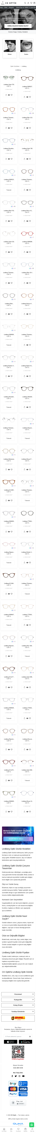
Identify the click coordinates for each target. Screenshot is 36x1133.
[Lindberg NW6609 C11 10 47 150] (9, 793)
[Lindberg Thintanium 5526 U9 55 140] (9, 420)
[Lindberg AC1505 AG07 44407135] (9, 482)
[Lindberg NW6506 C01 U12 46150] (9, 326)
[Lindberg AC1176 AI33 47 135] (9, 762)
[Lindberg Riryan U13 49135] (27, 793)
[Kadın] (26, 46)
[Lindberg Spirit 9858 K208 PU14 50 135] (27, 669)
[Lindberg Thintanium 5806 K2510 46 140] (9, 109)
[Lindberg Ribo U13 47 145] (27, 109)
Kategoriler (18, 1000)
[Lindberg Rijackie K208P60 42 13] (9, 637)
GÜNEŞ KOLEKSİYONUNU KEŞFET (18, 26)
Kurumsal (18, 994)
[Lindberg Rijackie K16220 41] (9, 731)
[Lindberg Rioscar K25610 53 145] (27, 731)
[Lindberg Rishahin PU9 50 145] (9, 388)
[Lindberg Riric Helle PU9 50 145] (27, 637)
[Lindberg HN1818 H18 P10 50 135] (27, 388)
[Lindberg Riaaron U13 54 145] (27, 420)
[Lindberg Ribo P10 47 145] (9, 202)
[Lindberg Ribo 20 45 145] (27, 264)
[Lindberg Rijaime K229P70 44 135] (9, 544)
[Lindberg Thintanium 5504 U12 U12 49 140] (27, 575)
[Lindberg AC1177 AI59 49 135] (9, 669)
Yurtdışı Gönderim (18, 1011)
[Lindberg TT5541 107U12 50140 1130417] (27, 606)
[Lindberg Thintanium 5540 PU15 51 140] (27, 326)
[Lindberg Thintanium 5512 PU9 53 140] (27, 482)
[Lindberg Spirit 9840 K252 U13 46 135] (27, 762)
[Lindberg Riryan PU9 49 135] (27, 451)
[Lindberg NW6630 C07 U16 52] (9, 700)
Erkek (10, 54)
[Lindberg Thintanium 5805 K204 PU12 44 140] (27, 171)
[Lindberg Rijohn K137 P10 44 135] (27, 357)
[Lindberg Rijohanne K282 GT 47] (9, 451)
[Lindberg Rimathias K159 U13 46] (9, 140)
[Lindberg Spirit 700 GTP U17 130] (27, 140)
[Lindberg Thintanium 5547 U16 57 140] (9, 264)
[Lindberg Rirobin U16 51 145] (27, 544)
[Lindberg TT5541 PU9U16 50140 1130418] (27, 700)
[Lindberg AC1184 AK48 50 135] (9, 575)
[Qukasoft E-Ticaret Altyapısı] (18, 1124)
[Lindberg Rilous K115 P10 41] (27, 202)
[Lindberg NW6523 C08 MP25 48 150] (9, 171)
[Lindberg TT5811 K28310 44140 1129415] (27, 513)
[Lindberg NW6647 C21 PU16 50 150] (9, 606)
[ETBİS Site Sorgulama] (18, 1053)
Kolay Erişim (18, 1005)
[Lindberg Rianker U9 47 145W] (9, 357)
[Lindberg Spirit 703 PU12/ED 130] (9, 77)
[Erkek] (10, 46)
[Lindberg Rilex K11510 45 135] (9, 295)
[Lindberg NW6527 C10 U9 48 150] (27, 78)
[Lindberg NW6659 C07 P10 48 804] (9, 513)
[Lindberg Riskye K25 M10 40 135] (27, 295)
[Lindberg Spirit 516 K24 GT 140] (9, 233)
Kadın (26, 54)
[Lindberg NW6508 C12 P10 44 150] (27, 233)
